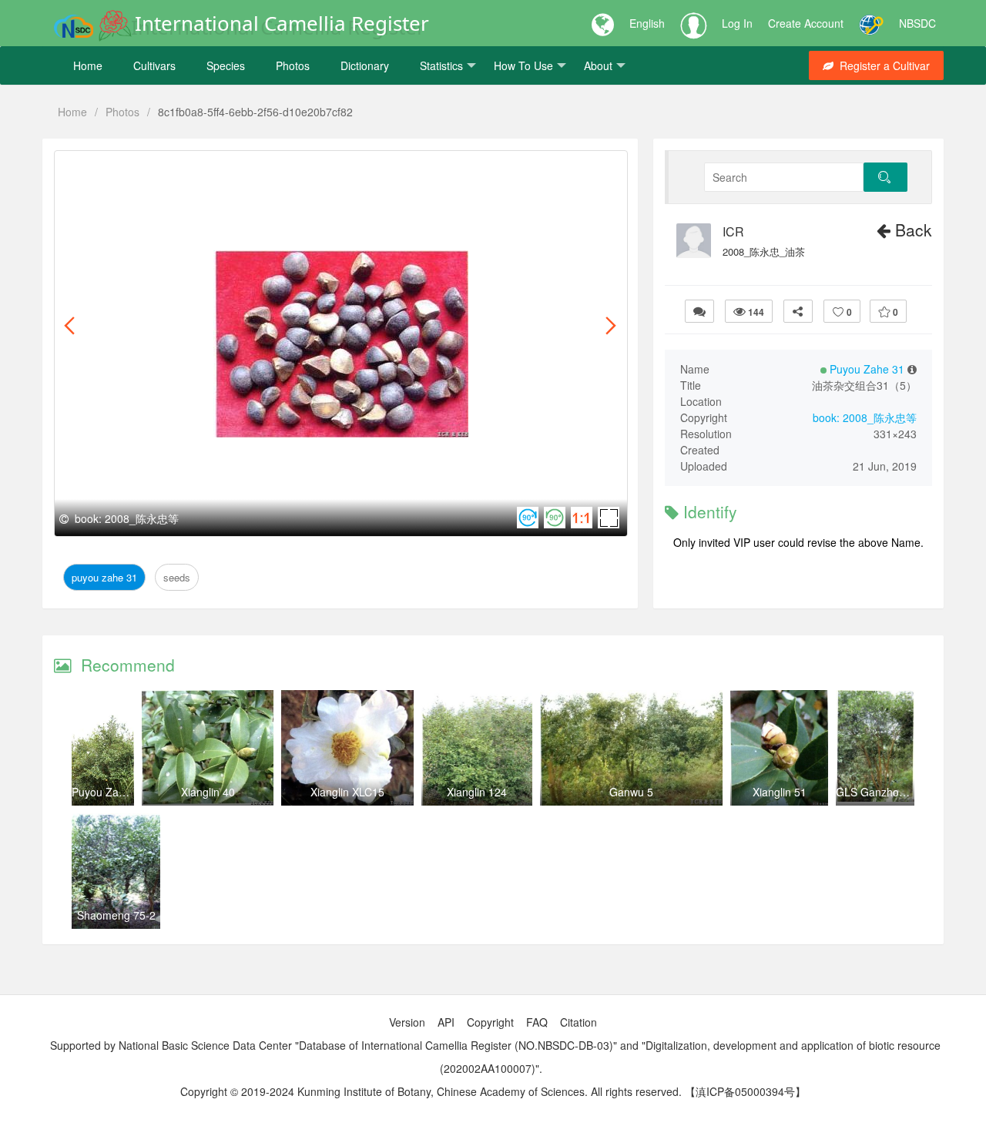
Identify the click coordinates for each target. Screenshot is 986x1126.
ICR (733, 231)
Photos (293, 65)
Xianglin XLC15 (347, 791)
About (598, 65)
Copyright (490, 1022)
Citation (578, 1022)
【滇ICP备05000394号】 (745, 1091)
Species (225, 65)
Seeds (173, 168)
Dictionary (364, 65)
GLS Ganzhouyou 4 (884, 791)
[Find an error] (699, 311)
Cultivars (154, 65)
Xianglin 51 (780, 791)
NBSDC (917, 23)
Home (87, 65)
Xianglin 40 (208, 791)
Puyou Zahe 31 (107, 168)
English (647, 23)
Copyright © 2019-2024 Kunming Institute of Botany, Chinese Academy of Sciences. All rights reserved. (431, 1091)
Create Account (805, 23)
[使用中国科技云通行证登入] (871, 23)
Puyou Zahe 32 (109, 791)
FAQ (537, 1022)
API (446, 1022)
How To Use (523, 65)
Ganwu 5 (631, 791)
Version (407, 1022)
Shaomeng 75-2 (116, 915)
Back (911, 229)
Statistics (441, 65)
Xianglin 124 (477, 791)
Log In (737, 23)
